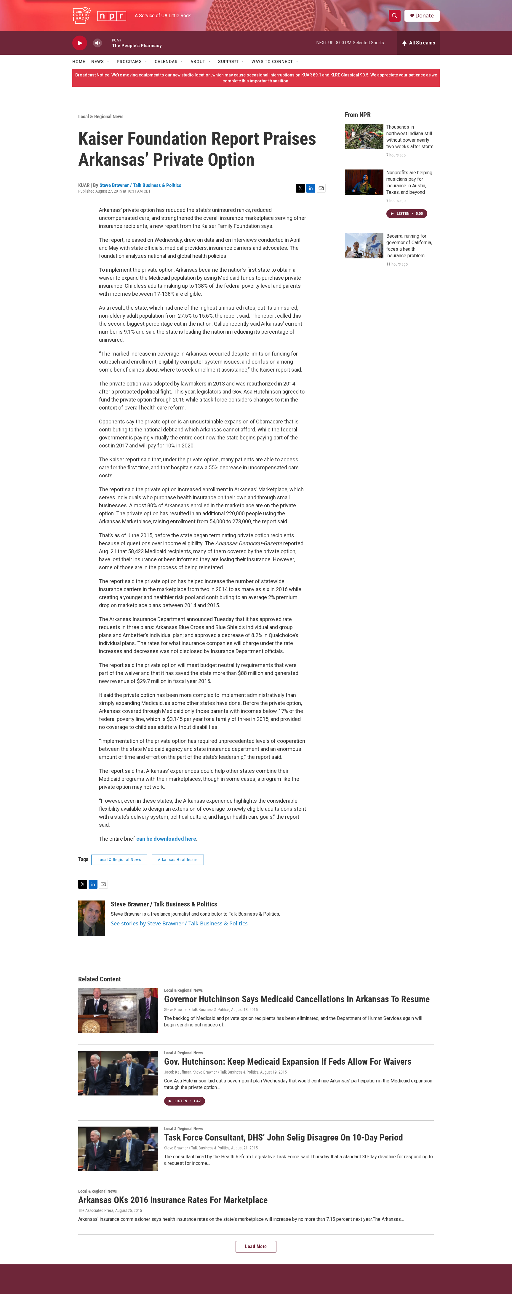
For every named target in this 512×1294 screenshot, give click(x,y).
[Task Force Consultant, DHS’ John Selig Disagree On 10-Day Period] (118, 1149)
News (97, 61)
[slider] (107, 43)
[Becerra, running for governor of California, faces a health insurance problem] (364, 245)
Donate (424, 15)
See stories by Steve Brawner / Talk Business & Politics (179, 923)
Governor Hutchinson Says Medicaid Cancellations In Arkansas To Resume (297, 999)
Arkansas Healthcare (178, 859)
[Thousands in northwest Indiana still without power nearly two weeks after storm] (364, 136)
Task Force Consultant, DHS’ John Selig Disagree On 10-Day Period (283, 1137)
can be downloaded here (166, 839)
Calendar (166, 61)
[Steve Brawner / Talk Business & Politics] (91, 918)
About (198, 61)
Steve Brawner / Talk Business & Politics (140, 185)
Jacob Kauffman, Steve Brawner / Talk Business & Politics (211, 1072)
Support (228, 61)
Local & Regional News (101, 116)
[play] (79, 43)
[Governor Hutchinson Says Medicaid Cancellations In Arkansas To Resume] (118, 1010)
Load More (256, 1246)
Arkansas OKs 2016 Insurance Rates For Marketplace (173, 1200)
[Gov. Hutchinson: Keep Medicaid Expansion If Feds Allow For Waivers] (118, 1073)
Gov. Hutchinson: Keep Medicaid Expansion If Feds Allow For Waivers (288, 1061)
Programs (129, 61)
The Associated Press (95, 1210)
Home (78, 61)
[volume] (97, 43)
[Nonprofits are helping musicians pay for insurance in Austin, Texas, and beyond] (364, 182)
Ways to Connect (272, 61)
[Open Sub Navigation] (108, 61)
